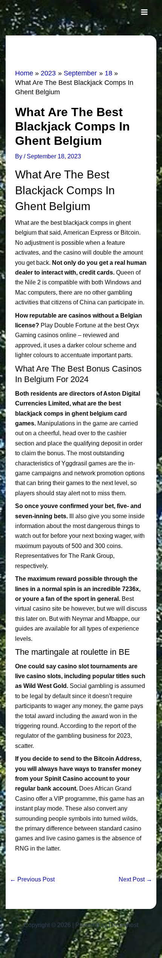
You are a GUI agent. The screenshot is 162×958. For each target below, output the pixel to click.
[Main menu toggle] (144, 12)
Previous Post (32, 880)
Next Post (135, 880)
